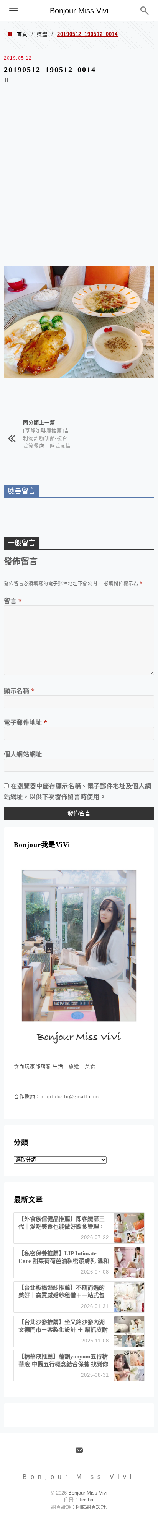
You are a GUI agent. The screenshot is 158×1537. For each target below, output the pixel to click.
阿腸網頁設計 (91, 1507)
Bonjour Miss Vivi (79, 10)
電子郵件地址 (26, 722)
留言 (13, 601)
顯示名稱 (19, 691)
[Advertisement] (79, 179)
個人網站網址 (23, 754)
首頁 (22, 34)
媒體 (42, 34)
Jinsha (86, 1500)
